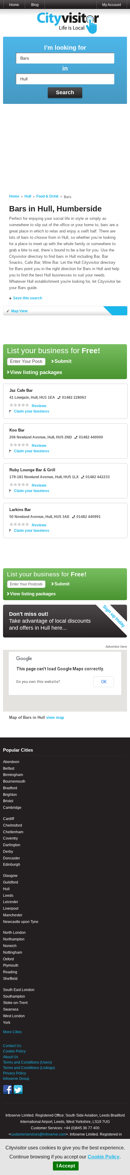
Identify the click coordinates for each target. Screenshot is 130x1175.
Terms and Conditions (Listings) (29, 1068)
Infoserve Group (16, 1079)
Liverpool (10, 908)
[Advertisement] (65, 145)
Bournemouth (14, 781)
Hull (27, 196)
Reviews (39, 406)
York (6, 1023)
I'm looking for (65, 48)
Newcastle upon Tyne (20, 922)
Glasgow (10, 876)
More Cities (12, 1032)
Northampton (13, 939)
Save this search (27, 298)
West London (14, 1016)
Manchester (12, 915)
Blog (35, 5)
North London (14, 932)
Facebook (7, 1089)
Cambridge (12, 808)
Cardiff (8, 819)
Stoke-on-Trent (15, 1003)
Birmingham (13, 775)
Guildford (10, 882)
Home (14, 5)
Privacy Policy (14, 1073)
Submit (63, 361)
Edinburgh (11, 864)
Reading (10, 972)
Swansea (10, 1009)
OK (103, 681)
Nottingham (12, 952)
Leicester (10, 902)
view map (55, 717)
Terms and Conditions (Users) (27, 1062)
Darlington (11, 845)
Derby (8, 851)
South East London (18, 990)
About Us (10, 1057)
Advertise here (116, 646)
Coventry (10, 838)
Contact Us (12, 1046)
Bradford (10, 788)
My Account (111, 5)
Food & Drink (47, 196)
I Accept (66, 1165)
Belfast (8, 768)
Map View (19, 311)
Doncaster (11, 858)
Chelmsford (12, 825)
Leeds (8, 895)
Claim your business (31, 411)
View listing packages (36, 372)
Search (65, 92)
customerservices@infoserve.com (38, 1134)
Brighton (10, 795)
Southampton (14, 996)
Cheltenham (13, 832)
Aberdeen (11, 762)
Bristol (8, 801)
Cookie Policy (103, 1156)
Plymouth (10, 965)
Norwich (10, 946)
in (65, 68)
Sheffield (10, 979)
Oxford (8, 959)
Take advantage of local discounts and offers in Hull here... (50, 621)
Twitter (18, 1089)
